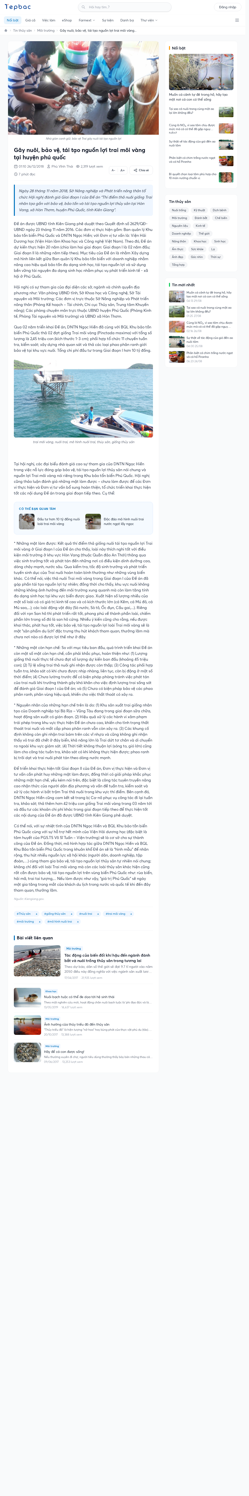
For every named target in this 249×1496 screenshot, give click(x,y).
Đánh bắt (201, 218)
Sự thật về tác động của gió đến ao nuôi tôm (192, 143)
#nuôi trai (85, 913)
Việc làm (48, 20)
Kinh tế (200, 226)
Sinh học (220, 241)
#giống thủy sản (55, 913)
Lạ (213, 249)
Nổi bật (12, 20)
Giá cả (30, 20)
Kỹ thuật (199, 210)
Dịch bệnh (219, 210)
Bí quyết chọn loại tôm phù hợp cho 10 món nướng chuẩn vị (192, 176)
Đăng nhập (227, 7)
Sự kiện (108, 20)
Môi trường (45, 30)
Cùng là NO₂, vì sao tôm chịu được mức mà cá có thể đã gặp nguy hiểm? (192, 128)
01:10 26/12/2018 (31, 166)
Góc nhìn (197, 257)
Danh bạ (127, 20)
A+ (122, 170)
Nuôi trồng (179, 210)
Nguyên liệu (180, 226)
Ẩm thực (177, 249)
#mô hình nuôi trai (59, 921)
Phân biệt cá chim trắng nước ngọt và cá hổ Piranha (192, 159)
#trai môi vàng (115, 913)
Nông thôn (179, 241)
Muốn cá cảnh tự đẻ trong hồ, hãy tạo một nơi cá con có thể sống (209, 294)
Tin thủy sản (22, 30)
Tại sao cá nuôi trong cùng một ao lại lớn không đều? (191, 110)
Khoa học (200, 241)
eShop (67, 20)
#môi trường (25, 921)
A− (113, 170)
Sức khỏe (197, 249)
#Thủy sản (24, 913)
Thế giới (204, 233)
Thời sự (216, 257)
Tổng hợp (178, 265)
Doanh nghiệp (181, 233)
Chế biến (221, 218)
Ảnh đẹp (177, 257)
